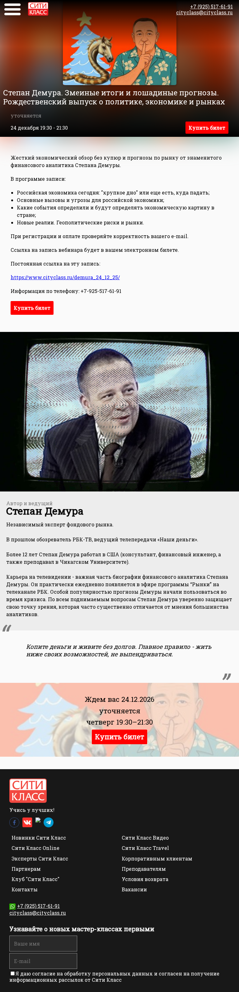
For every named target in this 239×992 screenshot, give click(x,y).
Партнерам (26, 868)
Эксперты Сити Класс (40, 858)
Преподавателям (144, 868)
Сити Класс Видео (145, 837)
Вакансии (134, 889)
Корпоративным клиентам (157, 858)
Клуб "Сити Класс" (35, 879)
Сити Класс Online (35, 848)
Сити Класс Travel (145, 848)
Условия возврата (145, 879)
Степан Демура (44, 510)
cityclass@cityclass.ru (204, 12)
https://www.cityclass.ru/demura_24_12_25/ (65, 277)
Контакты (25, 889)
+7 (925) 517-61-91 (211, 6)
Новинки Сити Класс (39, 837)
